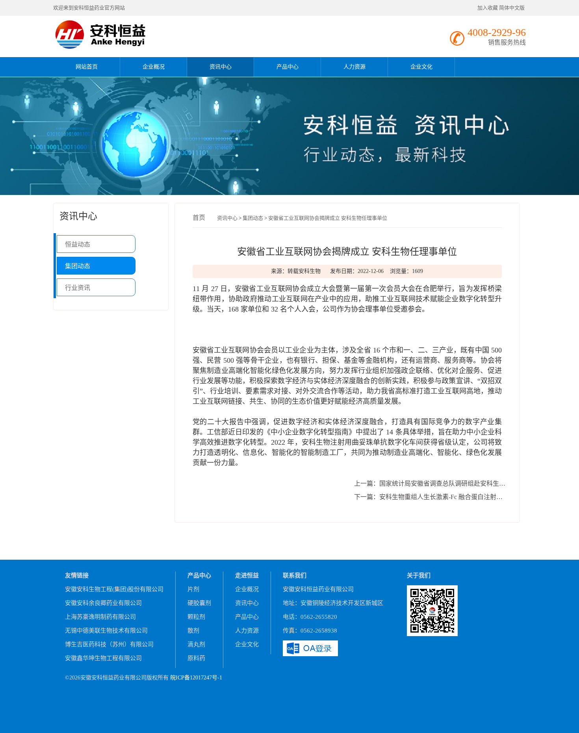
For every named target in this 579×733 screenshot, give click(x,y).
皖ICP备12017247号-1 (196, 678)
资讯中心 (221, 67)
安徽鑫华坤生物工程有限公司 (103, 658)
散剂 (193, 630)
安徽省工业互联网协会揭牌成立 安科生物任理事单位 (327, 218)
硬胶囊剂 (199, 603)
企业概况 (154, 67)
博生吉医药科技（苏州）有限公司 (109, 644)
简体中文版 (512, 8)
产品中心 (288, 67)
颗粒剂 (196, 617)
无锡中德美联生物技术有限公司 (106, 630)
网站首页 (87, 67)
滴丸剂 (196, 644)
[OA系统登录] (310, 647)
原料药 (196, 658)
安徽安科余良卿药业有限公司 (103, 603)
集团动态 (77, 266)
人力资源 (354, 67)
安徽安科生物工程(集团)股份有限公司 (114, 589)
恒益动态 (77, 244)
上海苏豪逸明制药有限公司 (100, 617)
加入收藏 (487, 8)
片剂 (193, 589)
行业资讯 (77, 287)
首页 (199, 217)
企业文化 (421, 67)
